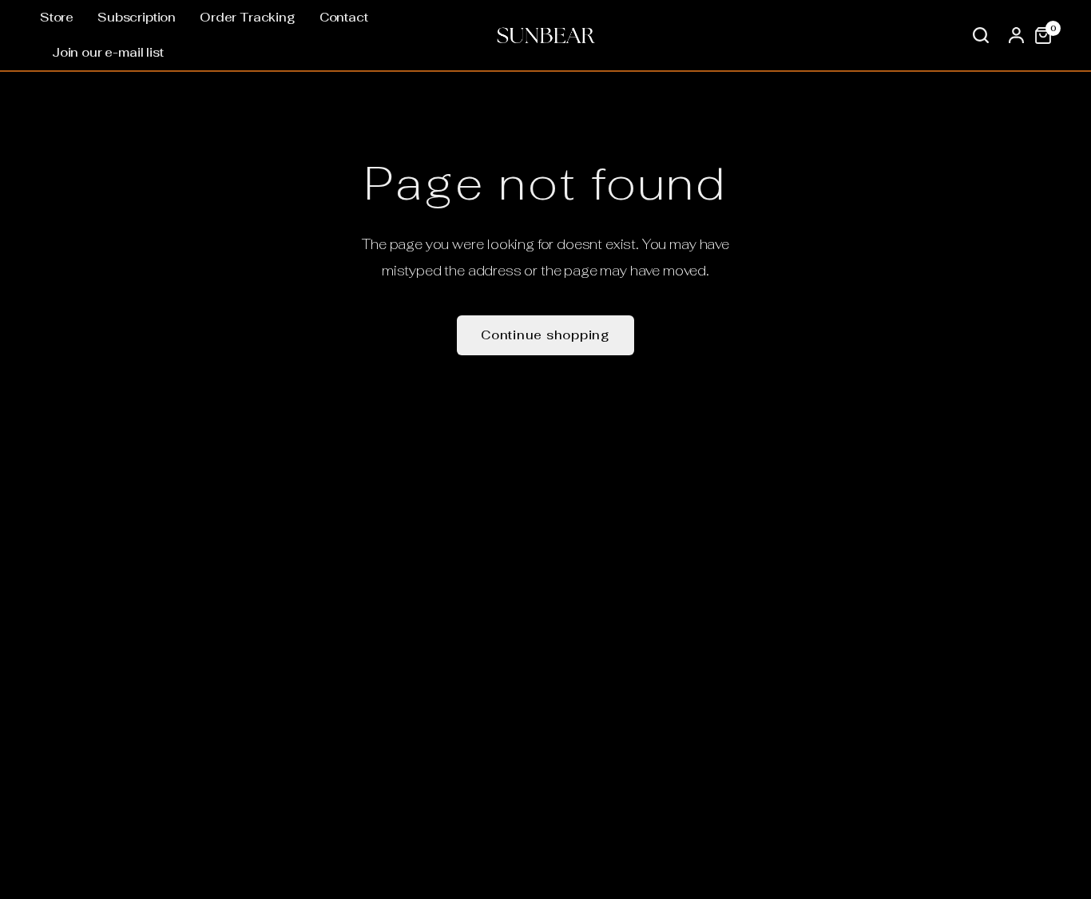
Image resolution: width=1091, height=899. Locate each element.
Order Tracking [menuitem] (248, 17)
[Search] (981, 35)
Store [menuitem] (56, 17)
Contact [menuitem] (343, 17)
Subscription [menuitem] (136, 17)
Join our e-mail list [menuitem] (108, 52)
